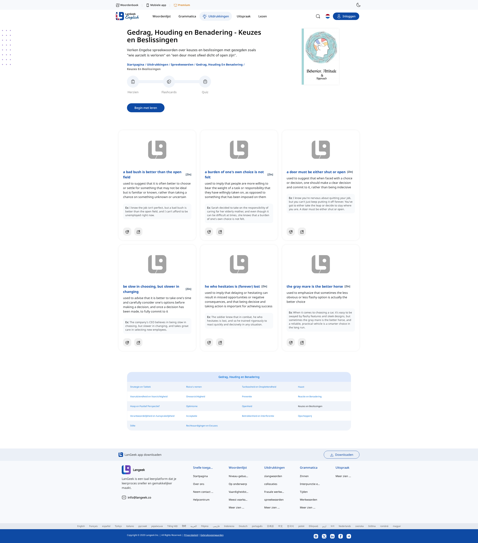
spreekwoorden (182, 64)
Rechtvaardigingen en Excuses (202, 425)
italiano (130, 526)
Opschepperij (305, 415)
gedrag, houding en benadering (219, 64)
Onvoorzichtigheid (195, 396)
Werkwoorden (308, 499)
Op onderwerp (238, 484)
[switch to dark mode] (358, 5)
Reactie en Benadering (310, 396)
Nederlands (345, 526)
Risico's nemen (194, 386)
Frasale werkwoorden (274, 492)
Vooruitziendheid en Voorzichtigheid (148, 396)
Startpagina (135, 64)
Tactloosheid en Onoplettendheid (259, 386)
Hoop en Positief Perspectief (144, 406)
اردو (324, 526)
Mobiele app (158, 5)
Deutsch (243, 526)
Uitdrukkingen (157, 64)
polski (301, 526)
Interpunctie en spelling (310, 484)
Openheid (247, 406)
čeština (372, 526)
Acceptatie (191, 415)
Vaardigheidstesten (239, 492)
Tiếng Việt (172, 526)
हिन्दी (184, 526)
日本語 (270, 526)
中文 (280, 526)
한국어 (290, 526)
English (81, 526)
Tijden (304, 492)
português (257, 526)
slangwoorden (273, 476)
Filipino (204, 526)
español (106, 526)
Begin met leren (145, 108)
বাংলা (332, 526)
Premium (184, 5)
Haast (301, 386)
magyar (397, 526)
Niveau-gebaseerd (239, 476)
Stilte (132, 425)
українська (157, 526)
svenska (359, 526)
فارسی (216, 526)
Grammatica (308, 467)
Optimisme (192, 406)
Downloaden (344, 455)
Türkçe (118, 526)
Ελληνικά (313, 526)
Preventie (247, 396)
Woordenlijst (238, 467)
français (93, 526)
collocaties (270, 484)
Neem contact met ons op (203, 492)
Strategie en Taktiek (140, 386)
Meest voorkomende (239, 499)
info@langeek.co (139, 497)
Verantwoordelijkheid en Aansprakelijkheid (152, 415)
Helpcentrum (201, 499)
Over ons (198, 484)
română (384, 526)
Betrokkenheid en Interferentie (258, 415)
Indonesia (229, 526)
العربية (193, 526)
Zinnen (304, 476)
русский (142, 526)
